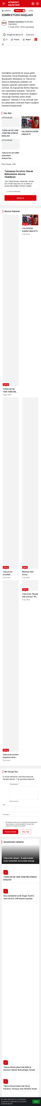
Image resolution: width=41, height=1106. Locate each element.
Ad (4, 805)
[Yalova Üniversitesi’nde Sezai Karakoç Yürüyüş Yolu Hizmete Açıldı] (20, 1082)
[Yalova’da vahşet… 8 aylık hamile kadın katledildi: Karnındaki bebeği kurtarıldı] (20, 854)
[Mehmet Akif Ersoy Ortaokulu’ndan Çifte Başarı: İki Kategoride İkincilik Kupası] (30, 487)
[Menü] (4, 3)
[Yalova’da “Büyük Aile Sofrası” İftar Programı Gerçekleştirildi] (30, 670)
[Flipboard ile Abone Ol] (30, 34)
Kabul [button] (36, 1102)
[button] (33, 3)
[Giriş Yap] (37, 3)
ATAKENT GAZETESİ (13, 3)
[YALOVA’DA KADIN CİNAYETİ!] (30, 126)
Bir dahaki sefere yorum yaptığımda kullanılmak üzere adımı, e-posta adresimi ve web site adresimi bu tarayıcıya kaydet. (21, 824)
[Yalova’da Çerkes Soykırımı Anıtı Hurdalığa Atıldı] (11, 670)
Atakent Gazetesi (16, 22)
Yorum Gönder (10, 832)
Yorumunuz (14, 784)
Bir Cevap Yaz (11, 771)
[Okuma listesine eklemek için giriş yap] (36, 39)
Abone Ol (20, 198)
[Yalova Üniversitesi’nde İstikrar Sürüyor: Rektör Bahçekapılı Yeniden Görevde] (20, 987)
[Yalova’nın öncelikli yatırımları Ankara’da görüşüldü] (11, 149)
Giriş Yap (25, 832)
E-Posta (6, 814)
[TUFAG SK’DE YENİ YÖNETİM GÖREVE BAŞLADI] (11, 126)
